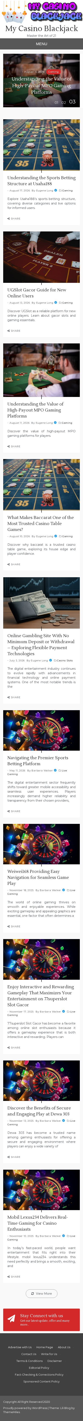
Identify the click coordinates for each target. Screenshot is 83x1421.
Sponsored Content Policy (41, 1381)
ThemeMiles (11, 1412)
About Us (64, 1347)
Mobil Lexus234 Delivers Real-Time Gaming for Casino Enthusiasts (37, 1223)
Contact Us (28, 1354)
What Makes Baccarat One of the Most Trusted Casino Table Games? (40, 523)
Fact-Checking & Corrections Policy (39, 1374)
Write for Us (49, 1354)
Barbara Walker (42, 770)
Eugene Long (44, 190)
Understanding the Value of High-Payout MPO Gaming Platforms (41, 85)
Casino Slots (65, 660)
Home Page (44, 1347)
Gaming (53, 71)
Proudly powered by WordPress (25, 1408)
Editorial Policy (39, 1367)
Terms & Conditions (29, 1361)
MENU (41, 44)
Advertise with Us (19, 1347)
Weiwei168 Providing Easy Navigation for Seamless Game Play (38, 877)
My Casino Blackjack (41, 28)
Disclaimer (54, 1361)
